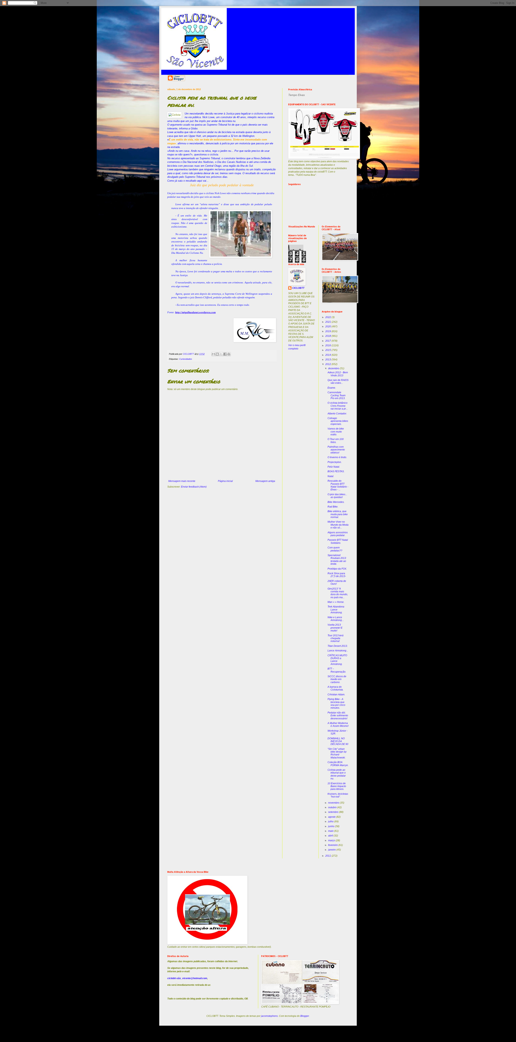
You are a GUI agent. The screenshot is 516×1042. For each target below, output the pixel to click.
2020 (328, 326)
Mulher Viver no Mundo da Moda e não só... (338, 524)
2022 (328, 317)
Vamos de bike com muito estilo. (336, 431)
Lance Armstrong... (338, 650)
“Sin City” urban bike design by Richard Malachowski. (337, 753)
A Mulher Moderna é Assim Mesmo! (338, 724)
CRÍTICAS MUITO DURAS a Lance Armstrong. (337, 660)
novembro (334, 802)
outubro (332, 807)
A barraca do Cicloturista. (335, 688)
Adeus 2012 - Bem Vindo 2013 (338, 374)
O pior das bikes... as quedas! (337, 496)
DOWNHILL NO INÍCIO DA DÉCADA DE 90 (338, 741)
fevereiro (333, 845)
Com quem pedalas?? (335, 549)
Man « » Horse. (336, 602)
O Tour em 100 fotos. (336, 440)
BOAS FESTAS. (336, 471)
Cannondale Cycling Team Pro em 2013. (336, 395)
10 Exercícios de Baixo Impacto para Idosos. (337, 786)
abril (331, 835)
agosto (332, 816)
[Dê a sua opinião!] (217, 354)
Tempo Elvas (296, 95)
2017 (328, 340)
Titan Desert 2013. (338, 646)
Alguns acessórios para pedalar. (338, 534)
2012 (328, 364)
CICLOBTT (298, 288)
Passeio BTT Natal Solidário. (338, 541)
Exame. (332, 387)
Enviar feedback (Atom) (194, 486)
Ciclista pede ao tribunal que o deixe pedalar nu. (337, 774)
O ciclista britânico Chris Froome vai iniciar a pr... (338, 405)
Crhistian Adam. (336, 694)
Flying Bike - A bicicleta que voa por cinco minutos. (336, 703)
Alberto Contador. (337, 413)
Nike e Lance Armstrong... (336, 619)
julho (331, 821)
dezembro (334, 368)
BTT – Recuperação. (337, 670)
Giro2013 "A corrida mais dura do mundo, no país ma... (338, 593)
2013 (328, 359)
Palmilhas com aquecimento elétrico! (336, 449)
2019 (328, 331)
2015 (328, 350)
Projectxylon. (335, 462)
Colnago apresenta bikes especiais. (338, 421)
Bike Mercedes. (336, 502)
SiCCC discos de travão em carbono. (337, 679)
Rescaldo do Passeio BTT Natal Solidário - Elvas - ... (338, 485)
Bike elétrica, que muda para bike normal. (338, 514)
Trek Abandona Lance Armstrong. (336, 609)
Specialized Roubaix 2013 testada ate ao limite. (337, 559)
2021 (328, 321)
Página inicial (225, 481)
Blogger (304, 1016)
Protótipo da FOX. (337, 568)
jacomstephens (269, 1016)
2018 (328, 336)
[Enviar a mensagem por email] (213, 354)
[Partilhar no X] (221, 354)
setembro (333, 812)
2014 (328, 355)
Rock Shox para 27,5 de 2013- (337, 575)
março (332, 840)
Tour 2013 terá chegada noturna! (335, 638)
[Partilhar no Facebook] (225, 354)
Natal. (331, 476)
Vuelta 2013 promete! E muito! (335, 627)
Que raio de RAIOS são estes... (338, 381)
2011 (328, 855)
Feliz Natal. (334, 466)
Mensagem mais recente (181, 481)
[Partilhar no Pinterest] (229, 354)
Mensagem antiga (265, 481)
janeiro (332, 849)
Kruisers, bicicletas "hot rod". (338, 795)
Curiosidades (185, 359)
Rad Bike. (333, 506)
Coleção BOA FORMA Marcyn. (338, 763)
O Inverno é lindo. (337, 457)
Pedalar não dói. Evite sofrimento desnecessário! (338, 715)
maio (331, 831)
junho (331, 826)
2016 (328, 345)
